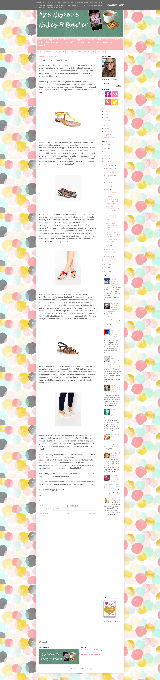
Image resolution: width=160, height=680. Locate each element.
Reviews (106, 114)
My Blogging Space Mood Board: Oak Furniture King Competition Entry (112, 308)
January (109, 256)
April (108, 246)
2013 (106, 268)
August (109, 179)
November (110, 168)
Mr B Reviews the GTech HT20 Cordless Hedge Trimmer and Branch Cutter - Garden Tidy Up (112, 362)
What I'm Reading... (59, 51)
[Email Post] (67, 506)
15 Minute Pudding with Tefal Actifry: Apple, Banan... (112, 201)
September (110, 175)
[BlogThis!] (73, 506)
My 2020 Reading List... (115, 499)
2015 (106, 261)
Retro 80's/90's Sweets (116, 435)
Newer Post (44, 514)
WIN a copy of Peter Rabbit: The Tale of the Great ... (113, 234)
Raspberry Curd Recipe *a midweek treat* (115, 479)
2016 (106, 162)
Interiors (106, 129)
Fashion (46, 509)
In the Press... (100, 51)
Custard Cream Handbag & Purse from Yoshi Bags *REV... (112, 217)
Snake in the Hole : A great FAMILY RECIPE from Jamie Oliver (112, 389)
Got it (121, 5)
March (108, 249)
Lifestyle (52, 509)
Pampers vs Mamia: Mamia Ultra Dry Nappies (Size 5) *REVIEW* (112, 334)
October (109, 172)
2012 (106, 271)
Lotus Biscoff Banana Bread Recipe (115, 455)
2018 (106, 155)
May (108, 189)
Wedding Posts (109, 137)
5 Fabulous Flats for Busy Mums (113, 241)
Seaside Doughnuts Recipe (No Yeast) (115, 282)
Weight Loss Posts (110, 123)
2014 (106, 264)
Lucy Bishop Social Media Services (76, 51)
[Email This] (71, 506)
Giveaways (91, 51)
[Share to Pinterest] (77, 506)
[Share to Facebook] (76, 506)
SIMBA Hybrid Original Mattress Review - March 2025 (112, 414)
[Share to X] (74, 506)
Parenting (58, 509)
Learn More (112, 5)
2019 (106, 151)
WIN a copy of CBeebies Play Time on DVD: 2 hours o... (112, 226)
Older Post (92, 514)
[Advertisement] (112, 529)
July (108, 182)
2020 (106, 148)
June (108, 186)
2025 (106, 144)
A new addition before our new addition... (112, 194)
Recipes (106, 117)
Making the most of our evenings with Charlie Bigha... (112, 209)
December (110, 165)
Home (39, 51)
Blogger (89, 669)
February (109, 253)
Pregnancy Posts (109, 134)
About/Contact (47, 51)
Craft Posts (108, 131)
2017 (106, 158)
